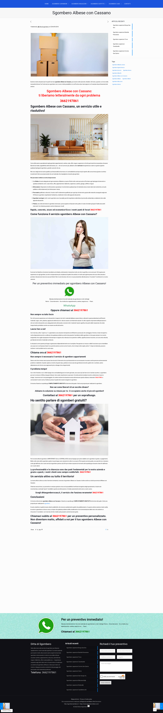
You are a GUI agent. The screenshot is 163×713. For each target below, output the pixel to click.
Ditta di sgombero (44, 26)
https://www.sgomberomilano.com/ (89, 704)
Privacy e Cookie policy (86, 699)
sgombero (47, 503)
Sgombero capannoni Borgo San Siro (121, 26)
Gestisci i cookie (7, 710)
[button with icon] (88, 706)
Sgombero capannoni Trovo (120, 39)
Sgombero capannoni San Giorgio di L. (77, 675)
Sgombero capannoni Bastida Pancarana (121, 33)
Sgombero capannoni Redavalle (75, 685)
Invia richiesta (105, 682)
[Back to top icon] (155, 709)
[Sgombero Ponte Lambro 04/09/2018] (5, 706)
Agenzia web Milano (87, 701)
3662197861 (69, 101)
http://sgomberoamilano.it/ (71, 704)
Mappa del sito (75, 699)
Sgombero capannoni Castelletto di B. (77, 689)
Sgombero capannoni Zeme (74, 671)
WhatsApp (69, 305)
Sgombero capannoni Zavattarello (119, 45)
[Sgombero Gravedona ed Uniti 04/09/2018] (158, 706)
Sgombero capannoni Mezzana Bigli (76, 680)
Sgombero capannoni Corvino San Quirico (121, 52)
